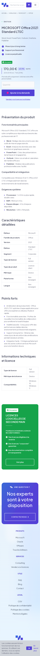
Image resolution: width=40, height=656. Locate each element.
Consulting (20, 563)
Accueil (4, 13)
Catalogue (12, 13)
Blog (20, 584)
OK (29, 648)
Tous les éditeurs (20, 550)
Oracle (20, 541)
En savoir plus (36, 648)
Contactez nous (19, 517)
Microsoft (20, 537)
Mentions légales (20, 614)
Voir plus (20, 462)
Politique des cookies (20, 609)
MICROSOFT (22, 13)
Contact (20, 588)
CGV (20, 601)
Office (30, 13)
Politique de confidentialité (20, 605)
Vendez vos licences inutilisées (18, 99)
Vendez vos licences (20, 567)
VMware (20, 546)
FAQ (20, 580)
